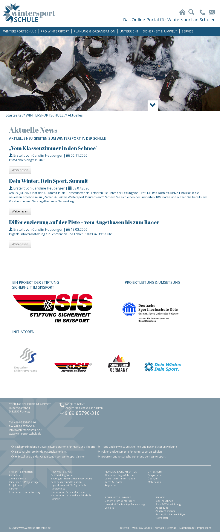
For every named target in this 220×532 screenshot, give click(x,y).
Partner (13, 488)
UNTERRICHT (129, 31)
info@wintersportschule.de (25, 430)
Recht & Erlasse (113, 481)
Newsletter (162, 517)
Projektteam (16, 485)
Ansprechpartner (165, 510)
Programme (155, 475)
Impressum (204, 528)
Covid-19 (110, 507)
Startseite (13, 115)
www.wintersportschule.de (25, 433)
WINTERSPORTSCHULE (19, 31)
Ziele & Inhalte (17, 478)
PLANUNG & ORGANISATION (94, 31)
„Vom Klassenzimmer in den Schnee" (53, 148)
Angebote (110, 485)
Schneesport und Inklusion (66, 481)
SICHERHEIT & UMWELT (160, 31)
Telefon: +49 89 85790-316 (136, 528)
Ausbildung (162, 507)
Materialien (154, 481)
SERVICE (187, 31)
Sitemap (172, 528)
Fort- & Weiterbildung (168, 504)
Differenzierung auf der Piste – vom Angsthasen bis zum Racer (84, 222)
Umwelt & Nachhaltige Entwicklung (125, 504)
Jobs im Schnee (164, 500)
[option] (110, 73)
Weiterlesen (20, 170)
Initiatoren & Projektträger (24, 481)
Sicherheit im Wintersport (119, 500)
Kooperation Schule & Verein (68, 492)
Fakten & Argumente (63, 475)
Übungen (153, 478)
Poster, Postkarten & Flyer (171, 514)
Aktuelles (14, 475)
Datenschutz (186, 528)
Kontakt (159, 528)
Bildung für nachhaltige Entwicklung (71, 478)
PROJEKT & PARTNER (21, 471)
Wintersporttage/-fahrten (119, 475)
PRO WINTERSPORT (55, 31)
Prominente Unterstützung (24, 492)
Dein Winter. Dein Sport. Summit (48, 180)
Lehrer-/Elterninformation (120, 478)
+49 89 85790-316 (80, 413)
